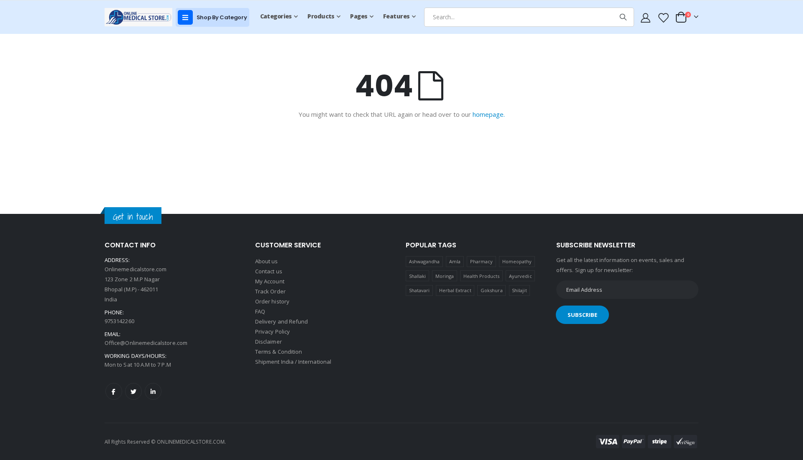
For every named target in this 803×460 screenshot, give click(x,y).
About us (266, 261)
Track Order (270, 291)
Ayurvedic (520, 276)
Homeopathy (517, 261)
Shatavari (419, 290)
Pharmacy (481, 261)
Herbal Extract (455, 290)
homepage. (489, 114)
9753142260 (119, 321)
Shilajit (519, 290)
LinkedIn (153, 391)
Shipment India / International (293, 361)
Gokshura (492, 290)
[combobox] (529, 17)
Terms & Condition (278, 351)
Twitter (133, 391)
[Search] (623, 17)
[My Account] (646, 17)
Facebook (113, 391)
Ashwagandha (424, 261)
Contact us (268, 271)
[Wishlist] (663, 17)
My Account (269, 281)
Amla (454, 261)
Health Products (481, 276)
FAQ (260, 311)
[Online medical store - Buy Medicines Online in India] (140, 17)
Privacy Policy (272, 331)
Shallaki (417, 276)
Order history (272, 301)
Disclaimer (268, 341)
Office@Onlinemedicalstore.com (146, 343)
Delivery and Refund (281, 321)
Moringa (444, 276)
